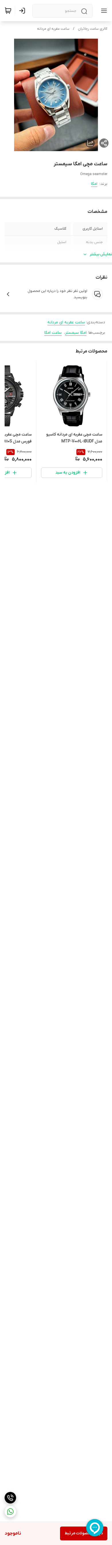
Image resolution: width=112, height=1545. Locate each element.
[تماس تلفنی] (10, 1497)
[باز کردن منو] (102, 10)
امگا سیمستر (75, 332)
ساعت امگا (53, 332)
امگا (94, 184)
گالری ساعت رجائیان (92, 29)
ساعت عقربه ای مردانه (53, 29)
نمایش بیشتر (101, 254)
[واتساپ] (10, 1511)
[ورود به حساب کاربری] (23, 11)
